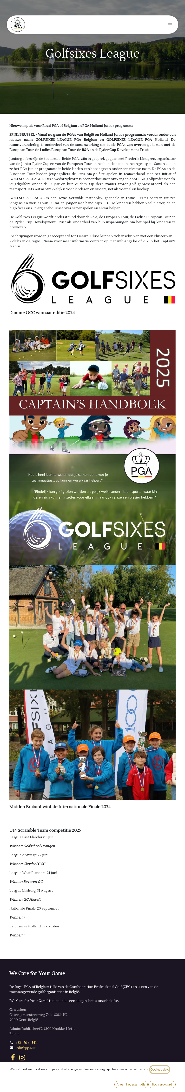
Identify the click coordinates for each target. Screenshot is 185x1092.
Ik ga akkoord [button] (162, 1084)
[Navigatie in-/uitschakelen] (169, 24)
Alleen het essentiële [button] (131, 1084)
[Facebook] (13, 1057)
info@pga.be (26, 1048)
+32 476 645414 (27, 1043)
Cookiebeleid (159, 1069)
